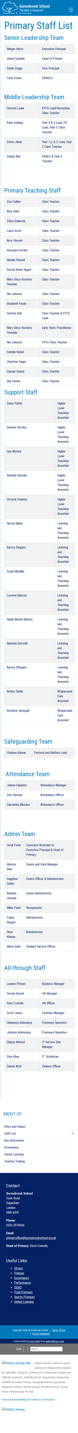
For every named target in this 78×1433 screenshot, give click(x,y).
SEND (18, 1287)
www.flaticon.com (55, 1341)
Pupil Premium (23, 1292)
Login (19, 1348)
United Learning (14, 1154)
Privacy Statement (41, 1333)
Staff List (10, 1133)
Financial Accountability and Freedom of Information (28, 1399)
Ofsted (18, 1268)
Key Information (14, 1140)
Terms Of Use (58, 1330)
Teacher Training (14, 1161)
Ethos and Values (14, 1127)
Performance (22, 1283)
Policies (19, 1273)
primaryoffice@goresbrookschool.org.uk (31, 1238)
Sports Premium (24, 1297)
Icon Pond (34, 1341)
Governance (11, 1147)
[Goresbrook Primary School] (26, 8)
